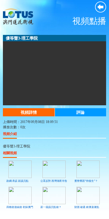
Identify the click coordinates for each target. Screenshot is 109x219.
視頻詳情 (29, 112)
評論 (80, 112)
